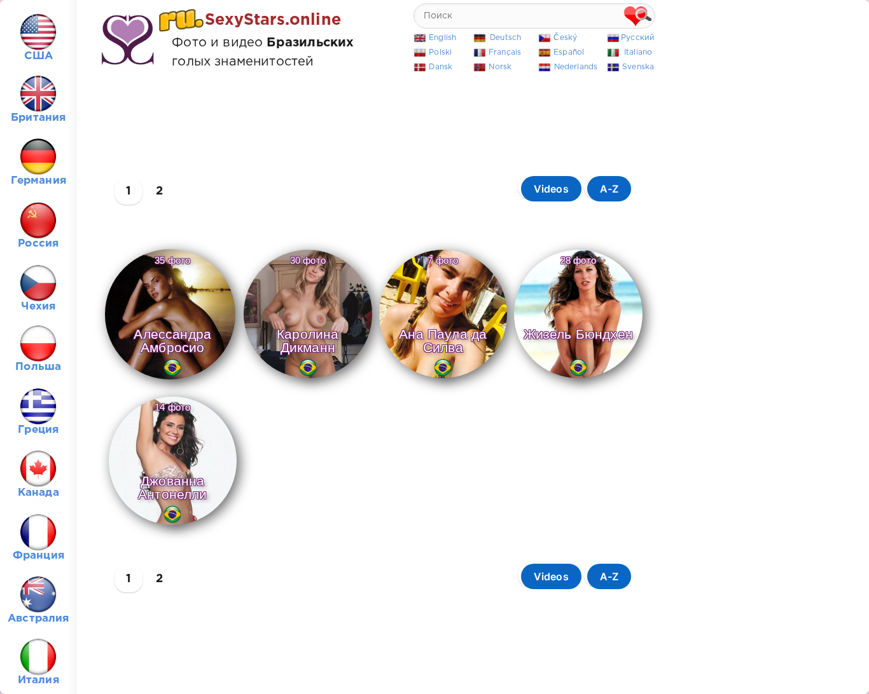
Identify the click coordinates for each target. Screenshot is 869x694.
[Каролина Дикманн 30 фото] (308, 379)
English (442, 37)
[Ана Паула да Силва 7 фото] (443, 379)
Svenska (638, 67)
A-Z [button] (609, 188)
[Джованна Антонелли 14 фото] (172, 525)
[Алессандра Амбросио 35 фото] (170, 380)
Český (565, 37)
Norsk (500, 67)
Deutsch (505, 37)
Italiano (638, 52)
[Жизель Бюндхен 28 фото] (578, 379)
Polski (440, 52)
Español (568, 52)
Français (505, 52)
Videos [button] (551, 188)
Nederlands (576, 67)
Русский (638, 37)
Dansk (440, 67)
